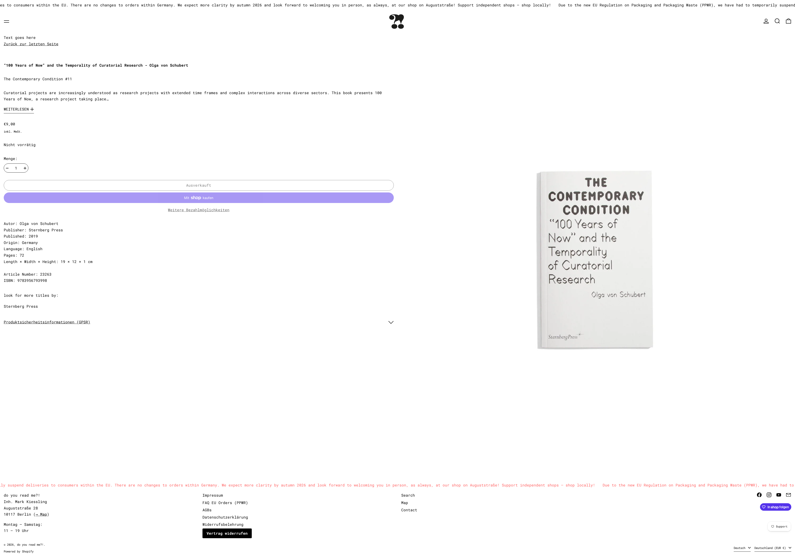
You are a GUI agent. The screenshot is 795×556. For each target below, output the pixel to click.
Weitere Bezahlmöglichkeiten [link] (198, 209)
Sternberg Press (21, 306)
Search (408, 495)
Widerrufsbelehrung (222, 524)
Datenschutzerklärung (225, 517)
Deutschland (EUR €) (771, 548)
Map (404, 502)
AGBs (207, 509)
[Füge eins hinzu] (25, 168)
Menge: (10, 158)
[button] (777, 21)
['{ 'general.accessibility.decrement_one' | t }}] (7, 168)
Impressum (212, 495)
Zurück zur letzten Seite (31, 43)
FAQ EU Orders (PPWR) (225, 502)
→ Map (41, 514)
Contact (409, 509)
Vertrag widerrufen (227, 533)
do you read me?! (30, 544)
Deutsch (740, 548)
